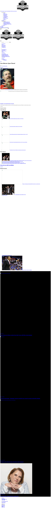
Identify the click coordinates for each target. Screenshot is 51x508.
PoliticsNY (5, 19)
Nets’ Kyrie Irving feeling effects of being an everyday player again (14, 161)
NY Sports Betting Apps (5, 54)
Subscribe (1, 166)
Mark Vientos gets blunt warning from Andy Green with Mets (16, 335)
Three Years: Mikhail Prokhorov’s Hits (7, 255)
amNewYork (2, 333)
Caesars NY (5, 24)
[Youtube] (2, 26)
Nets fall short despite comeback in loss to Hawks (16, 126)
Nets (0, 61)
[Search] (8, 28)
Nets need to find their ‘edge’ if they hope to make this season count (14, 162)
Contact (4, 504)
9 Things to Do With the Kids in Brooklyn (11, 461)
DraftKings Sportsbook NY (7, 23)
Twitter (4, 506)
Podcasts (3, 20)
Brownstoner (5, 15)
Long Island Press (6, 16)
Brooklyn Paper (5, 14)
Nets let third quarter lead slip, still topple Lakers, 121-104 (19, 134)
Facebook (3, 505)
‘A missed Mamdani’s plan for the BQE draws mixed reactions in (20, 398)
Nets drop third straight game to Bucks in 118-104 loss (16, 118)
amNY (4, 13)
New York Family (6, 18)
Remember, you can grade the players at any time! (7, 103)
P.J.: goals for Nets (20, 194)
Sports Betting (3, 53)
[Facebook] (0, 26)
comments (1, 67)
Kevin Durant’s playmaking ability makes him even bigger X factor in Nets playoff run (21, 160)
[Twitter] (1, 26)
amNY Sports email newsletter (9, 89)
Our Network (3, 43)
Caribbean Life (4, 47)
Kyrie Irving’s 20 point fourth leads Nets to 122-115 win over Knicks (18, 142)
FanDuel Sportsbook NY (7, 22)
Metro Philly (5, 17)
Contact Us (3, 25)
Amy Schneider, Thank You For (9, 496)
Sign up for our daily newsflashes (7, 165)
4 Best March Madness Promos (6, 56)
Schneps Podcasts (2, 494)
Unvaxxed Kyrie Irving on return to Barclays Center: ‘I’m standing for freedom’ (16, 163)
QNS (2, 51)
